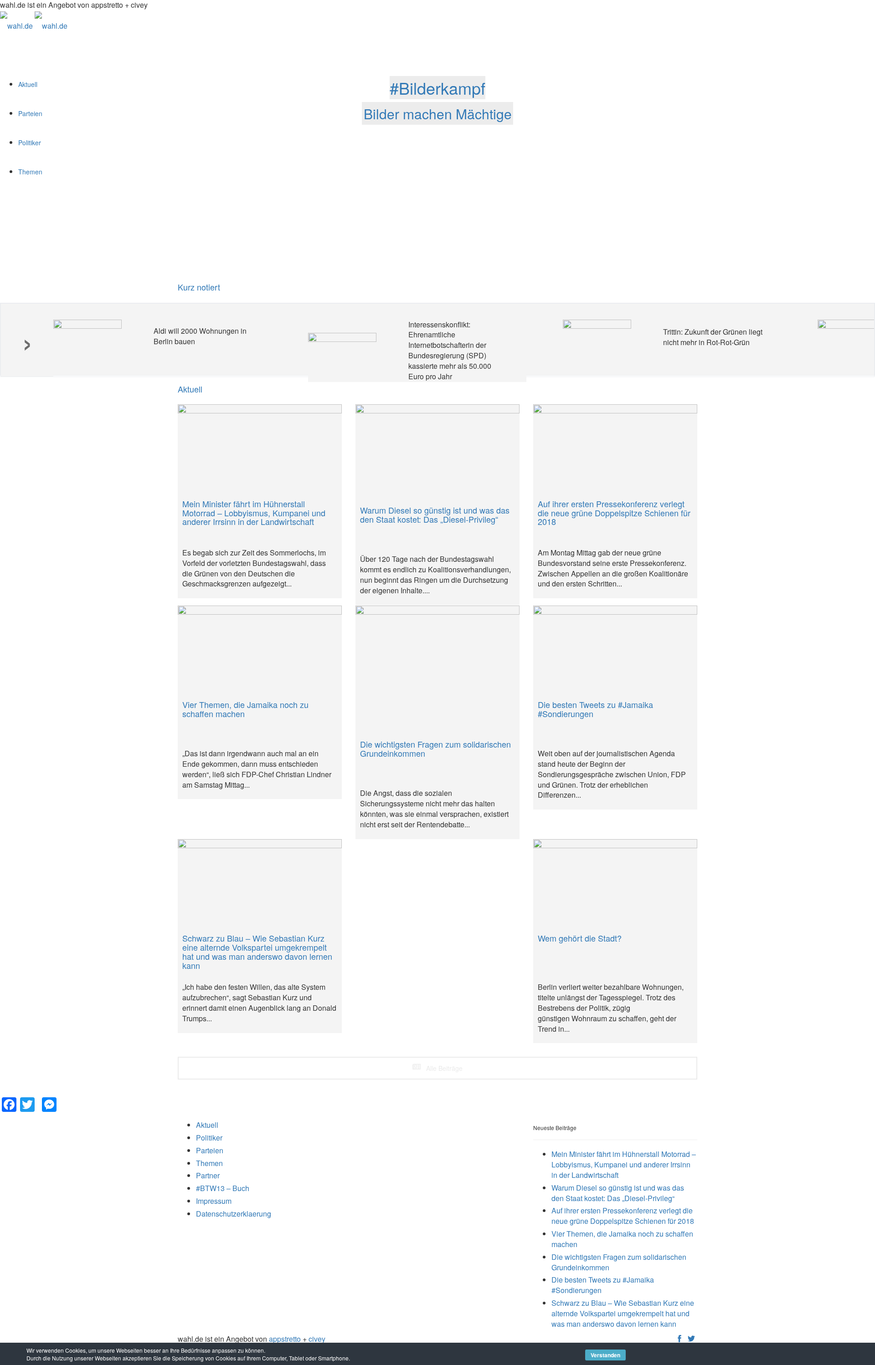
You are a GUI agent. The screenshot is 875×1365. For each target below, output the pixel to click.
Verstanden (605, 1355)
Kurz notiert (199, 287)
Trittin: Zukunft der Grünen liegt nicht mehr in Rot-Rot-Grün (712, 336)
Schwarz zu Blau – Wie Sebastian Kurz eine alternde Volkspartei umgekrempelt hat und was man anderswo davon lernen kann (622, 1313)
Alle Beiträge (443, 1068)
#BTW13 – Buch (222, 1188)
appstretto (285, 1339)
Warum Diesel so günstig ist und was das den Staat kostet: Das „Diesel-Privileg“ (617, 1192)
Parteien (209, 1150)
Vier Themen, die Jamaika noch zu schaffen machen (622, 1238)
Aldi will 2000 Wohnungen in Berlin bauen (200, 336)
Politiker (209, 1137)
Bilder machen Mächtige (438, 113)
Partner (208, 1175)
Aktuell (207, 1125)
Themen (209, 1163)
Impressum (214, 1201)
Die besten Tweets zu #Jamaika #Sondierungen (602, 1284)
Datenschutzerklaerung (233, 1213)
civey (317, 1339)
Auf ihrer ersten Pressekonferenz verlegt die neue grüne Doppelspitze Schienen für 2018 (622, 1215)
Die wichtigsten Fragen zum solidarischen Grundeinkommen (618, 1262)
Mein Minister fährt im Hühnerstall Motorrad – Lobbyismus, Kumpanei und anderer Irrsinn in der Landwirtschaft (623, 1164)
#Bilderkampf (437, 87)
